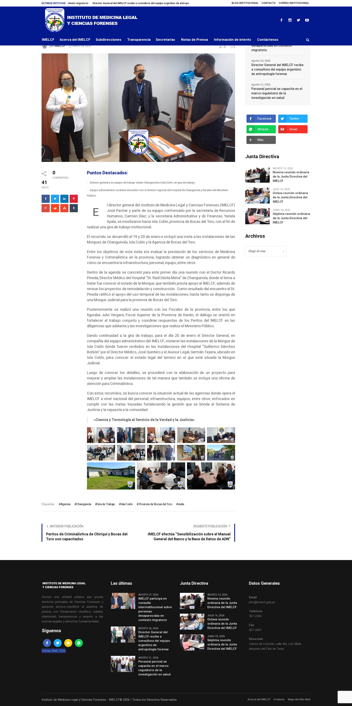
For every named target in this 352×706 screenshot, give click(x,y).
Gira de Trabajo (106, 504)
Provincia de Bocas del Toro (155, 504)
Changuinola (83, 504)
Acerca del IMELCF (259, 699)
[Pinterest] (74, 199)
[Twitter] (298, 20)
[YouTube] (307, 20)
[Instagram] (290, 20)
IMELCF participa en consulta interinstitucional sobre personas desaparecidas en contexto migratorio (155, 609)
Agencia (65, 504)
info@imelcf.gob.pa (262, 602)
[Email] (68, 643)
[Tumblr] (74, 208)
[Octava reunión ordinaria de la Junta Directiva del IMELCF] (257, 195)
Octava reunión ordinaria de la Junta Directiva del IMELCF (290, 197)
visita (181, 504)
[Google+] (46, 208)
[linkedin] (64, 199)
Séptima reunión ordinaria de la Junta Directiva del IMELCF (291, 218)
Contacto (279, 699)
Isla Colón (127, 504)
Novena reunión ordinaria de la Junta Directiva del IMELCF (291, 176)
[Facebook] (281, 20)
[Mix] (64, 208)
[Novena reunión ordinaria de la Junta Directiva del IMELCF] (257, 174)
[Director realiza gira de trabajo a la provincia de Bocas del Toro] (138, 107)
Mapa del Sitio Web (299, 699)
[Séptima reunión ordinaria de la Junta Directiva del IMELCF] (257, 216)
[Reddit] (55, 208)
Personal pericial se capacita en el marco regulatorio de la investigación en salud (276, 93)
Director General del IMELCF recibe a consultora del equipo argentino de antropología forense (123, 3)
